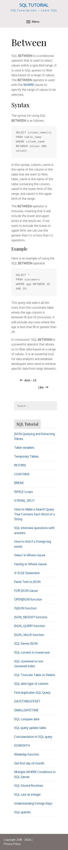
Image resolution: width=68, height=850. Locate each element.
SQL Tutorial (34, 5)
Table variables (24, 447)
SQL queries (22, 812)
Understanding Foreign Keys (33, 803)
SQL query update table (30, 728)
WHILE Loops (23, 492)
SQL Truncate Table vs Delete (34, 675)
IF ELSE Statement (27, 573)
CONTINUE (21, 474)
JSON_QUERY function (29, 626)
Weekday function (26, 754)
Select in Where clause (29, 555)
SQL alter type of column (31, 684)
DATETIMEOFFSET (27, 701)
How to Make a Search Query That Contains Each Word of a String (34, 514)
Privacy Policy (12, 843)
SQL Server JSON (26, 643)
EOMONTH (22, 745)
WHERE (28, 85)
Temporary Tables (26, 456)
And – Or (30, 380)
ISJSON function (25, 608)
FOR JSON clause (26, 590)
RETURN (20, 465)
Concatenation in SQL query (33, 737)
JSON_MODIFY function (30, 617)
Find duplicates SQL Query (32, 692)
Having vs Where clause (30, 564)
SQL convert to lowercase (32, 652)
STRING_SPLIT (24, 500)
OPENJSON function (28, 599)
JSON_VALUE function (29, 635)
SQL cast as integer (27, 794)
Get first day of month (29, 763)
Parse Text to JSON (27, 582)
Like (41, 387)
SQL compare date (26, 719)
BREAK (19, 483)
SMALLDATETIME (26, 710)
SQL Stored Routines (28, 785)
